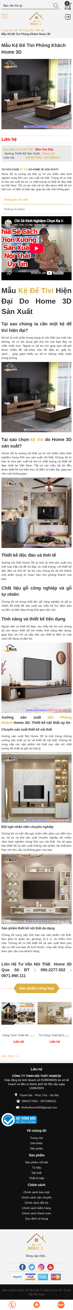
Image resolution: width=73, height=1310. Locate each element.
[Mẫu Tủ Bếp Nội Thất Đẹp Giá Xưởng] (36, 18)
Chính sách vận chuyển (36, 1197)
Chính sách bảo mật (36, 1192)
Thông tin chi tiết (16, 199)
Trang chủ (36, 1137)
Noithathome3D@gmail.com (39, 1107)
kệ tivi (24, 169)
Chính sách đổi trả (36, 1202)
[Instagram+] (41, 1267)
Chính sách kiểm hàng (36, 1208)
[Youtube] (50, 1267)
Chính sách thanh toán (36, 1213)
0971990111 (52, 157)
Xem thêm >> (10, 1056)
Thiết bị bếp (36, 1178)
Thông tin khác (14, 209)
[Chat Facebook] (36, 1304)
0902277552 (34, 157)
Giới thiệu (36, 1143)
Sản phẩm (36, 1148)
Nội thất (37, 1172)
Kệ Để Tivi (36, 290)
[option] (18, 1024)
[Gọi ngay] (12, 1304)
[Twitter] (32, 1267)
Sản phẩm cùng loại (36, 988)
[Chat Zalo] (61, 1304)
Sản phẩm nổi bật (36, 1162)
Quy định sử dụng (36, 1218)
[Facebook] (22, 1267)
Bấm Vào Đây (44, 149)
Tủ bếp (36, 1167)
